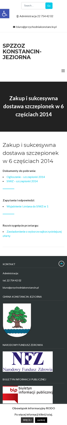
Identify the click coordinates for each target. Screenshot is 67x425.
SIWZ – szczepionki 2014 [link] (22, 181)
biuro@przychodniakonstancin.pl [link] (36, 26)
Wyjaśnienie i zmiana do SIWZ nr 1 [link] (27, 206)
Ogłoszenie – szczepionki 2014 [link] (26, 176)
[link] (4, 13)
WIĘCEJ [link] (27, 420)
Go (48, 5)
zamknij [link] (41, 420)
